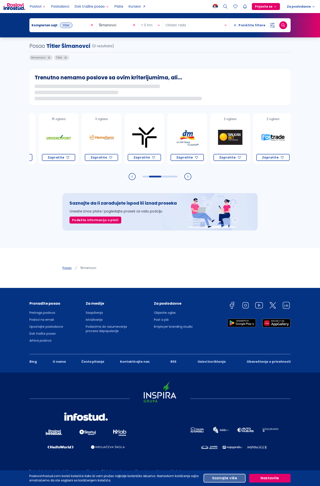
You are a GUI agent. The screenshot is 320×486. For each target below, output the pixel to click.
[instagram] (245, 306)
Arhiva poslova (40, 340)
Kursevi (134, 6)
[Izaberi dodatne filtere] (272, 25)
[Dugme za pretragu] (283, 25)
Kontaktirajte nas (135, 361)
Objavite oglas (165, 313)
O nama (59, 361)
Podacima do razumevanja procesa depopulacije (106, 328)
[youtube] (259, 306)
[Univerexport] (51, 138)
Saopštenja (94, 313)
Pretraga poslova (42, 313)
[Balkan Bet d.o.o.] (222, 138)
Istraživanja (94, 319)
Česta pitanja (92, 361)
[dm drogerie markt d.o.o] (179, 138)
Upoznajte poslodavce (46, 326)
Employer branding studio (173, 326)
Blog (33, 361)
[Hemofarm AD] (94, 138)
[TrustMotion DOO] (136, 138)
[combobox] (60, 25)
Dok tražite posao (42, 333)
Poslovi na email (41, 319)
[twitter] (272, 306)
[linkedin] (286, 306)
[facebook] (231, 306)
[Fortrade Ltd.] (265, 138)
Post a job (161, 319)
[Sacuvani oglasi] (235, 6)
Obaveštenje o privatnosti (269, 361)
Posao (67, 268)
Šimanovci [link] (88, 268)
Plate (118, 6)
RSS (173, 361)
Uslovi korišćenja (212, 361)
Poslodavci (60, 6)
